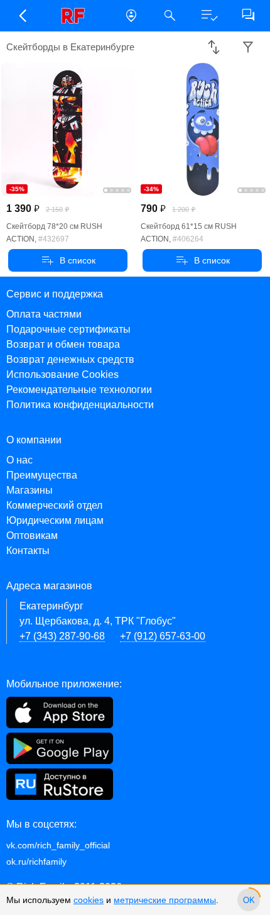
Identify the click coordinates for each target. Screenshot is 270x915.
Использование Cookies (62, 374)
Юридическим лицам (55, 520)
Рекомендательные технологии (79, 389)
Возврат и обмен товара (63, 344)
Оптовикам (32, 535)
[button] (22, 15)
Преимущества (41, 475)
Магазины (29, 490)
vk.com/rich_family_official (58, 845)
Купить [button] (68, 260)
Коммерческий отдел (54, 505)
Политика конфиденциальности (80, 404)
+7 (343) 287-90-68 (62, 636)
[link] (76, 16)
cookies (88, 900)
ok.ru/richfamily (36, 862)
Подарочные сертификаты (68, 329)
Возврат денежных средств (70, 359)
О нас (19, 460)
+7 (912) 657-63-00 (162, 636)
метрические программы (165, 900)
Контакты (28, 550)
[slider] (248, 899)
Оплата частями (44, 314)
